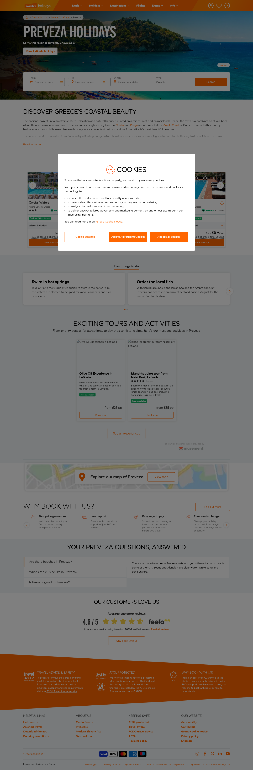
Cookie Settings (85, 236)
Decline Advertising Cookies (128, 236)
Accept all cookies (168, 236)
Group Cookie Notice (109, 221)
